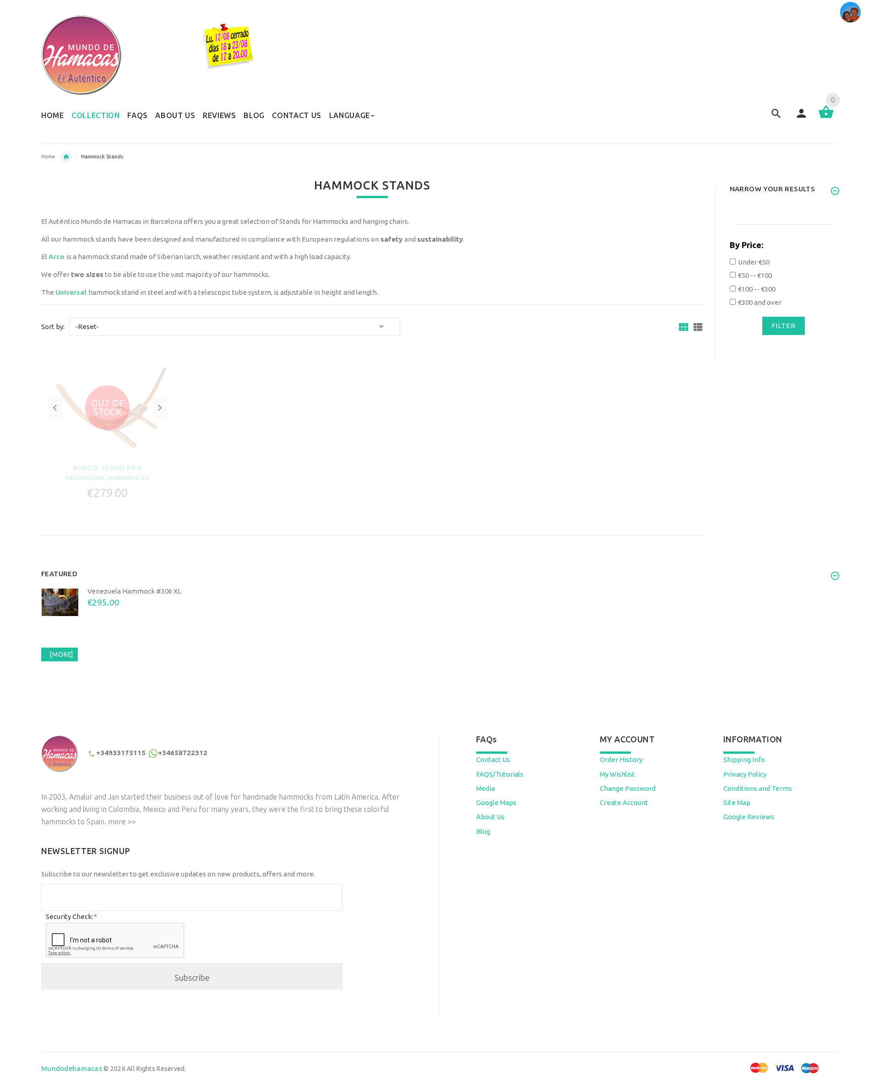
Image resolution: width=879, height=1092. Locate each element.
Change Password (628, 788)
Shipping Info (744, 759)
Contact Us (493, 759)
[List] (698, 327)
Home (48, 156)
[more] (59, 654)
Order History (621, 759)
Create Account (624, 802)
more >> (122, 821)
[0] (826, 117)
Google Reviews (748, 817)
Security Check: (71, 916)
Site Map (736, 802)
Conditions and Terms (757, 788)
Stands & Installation (66, 157)
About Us (490, 817)
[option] (439, 615)
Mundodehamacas (71, 1068)
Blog (483, 831)
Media (485, 788)
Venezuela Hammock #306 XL (134, 591)
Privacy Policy (744, 774)
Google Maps (496, 802)
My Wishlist (617, 774)
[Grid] (683, 327)
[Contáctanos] (850, 12)
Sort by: (53, 326)
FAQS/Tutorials (499, 774)
